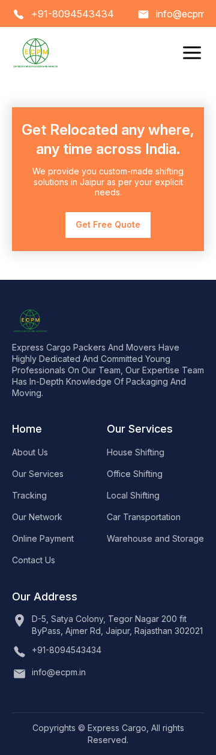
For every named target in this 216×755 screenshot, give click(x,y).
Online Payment (43, 538)
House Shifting (135, 452)
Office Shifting (135, 474)
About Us (30, 452)
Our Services (38, 474)
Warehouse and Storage (155, 538)
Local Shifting (133, 495)
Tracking (29, 495)
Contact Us (33, 560)
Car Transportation (144, 517)
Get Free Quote (108, 224)
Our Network (37, 517)
